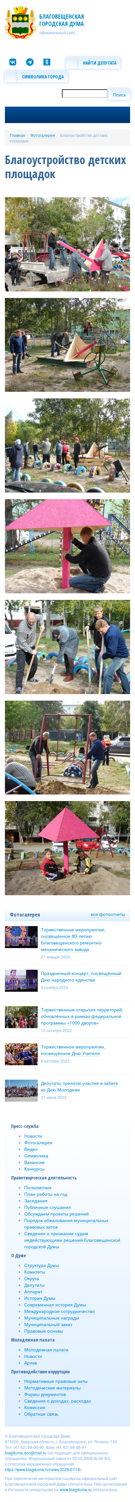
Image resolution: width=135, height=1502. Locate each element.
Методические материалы (52, 1387)
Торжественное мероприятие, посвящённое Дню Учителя (73, 1049)
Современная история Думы (55, 1304)
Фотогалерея (42, 135)
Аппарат (33, 1291)
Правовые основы (43, 1330)
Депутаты (34, 1284)
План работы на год (45, 1194)
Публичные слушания (47, 1207)
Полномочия (37, 1187)
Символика (36, 1155)
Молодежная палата (46, 1349)
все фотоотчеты (108, 914)
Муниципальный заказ (48, 1324)
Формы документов (45, 1394)
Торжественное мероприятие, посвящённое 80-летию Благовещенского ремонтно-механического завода (73, 939)
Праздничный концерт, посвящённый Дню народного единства (81, 976)
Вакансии (34, 1162)
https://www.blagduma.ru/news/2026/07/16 (42, 1469)
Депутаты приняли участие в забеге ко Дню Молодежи (79, 1086)
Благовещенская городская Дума (61, 20)
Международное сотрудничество (59, 1311)
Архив (30, 1362)
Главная (17, 135)
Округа (31, 1278)
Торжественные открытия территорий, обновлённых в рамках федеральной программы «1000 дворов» (82, 1016)
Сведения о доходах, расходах (57, 1400)
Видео (31, 1149)
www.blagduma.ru (76, 1489)
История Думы (39, 1298)
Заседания (36, 1200)
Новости (33, 1135)
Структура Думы (41, 1265)
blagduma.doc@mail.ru (26, 1452)
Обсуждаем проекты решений (56, 1213)
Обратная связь (41, 1413)
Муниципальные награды (51, 1317)
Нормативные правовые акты (55, 1381)
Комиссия (34, 1407)
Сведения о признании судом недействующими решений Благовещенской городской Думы (72, 1240)
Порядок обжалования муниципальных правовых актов (66, 1223)
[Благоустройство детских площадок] (67, 243)
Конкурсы (34, 1168)
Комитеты (34, 1271)
